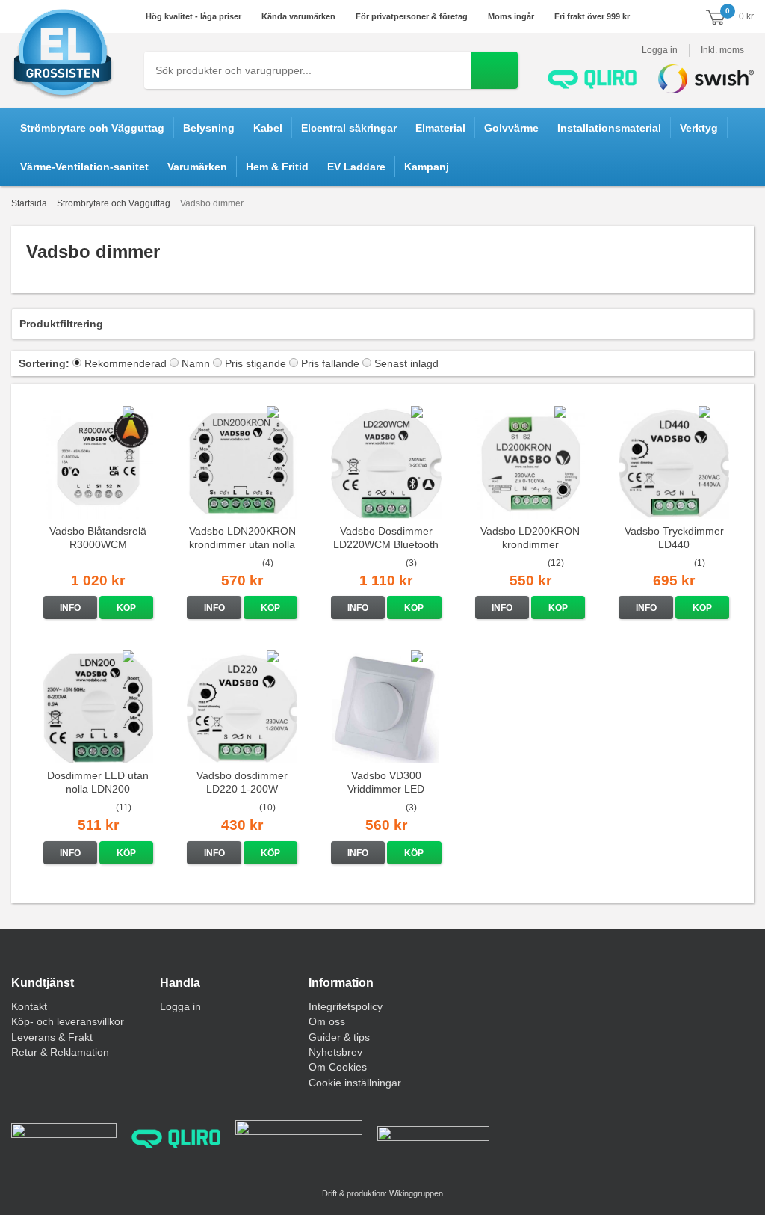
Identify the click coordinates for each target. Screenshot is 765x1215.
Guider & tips (339, 1037)
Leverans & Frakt (52, 1037)
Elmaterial (440, 128)
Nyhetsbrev (335, 1052)
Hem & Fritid (277, 167)
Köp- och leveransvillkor (67, 1021)
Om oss (327, 1021)
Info (70, 608)
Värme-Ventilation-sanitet (84, 167)
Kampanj (426, 167)
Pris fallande (330, 363)
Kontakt (29, 1006)
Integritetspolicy (345, 1006)
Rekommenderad (125, 363)
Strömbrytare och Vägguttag (92, 128)
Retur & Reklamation (60, 1052)
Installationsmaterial (609, 128)
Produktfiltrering (61, 324)
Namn (196, 363)
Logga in (660, 50)
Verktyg (699, 128)
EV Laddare (356, 167)
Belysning (209, 128)
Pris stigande (255, 363)
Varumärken (197, 167)
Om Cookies (338, 1067)
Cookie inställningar (355, 1083)
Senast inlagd (406, 363)
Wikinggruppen (416, 1193)
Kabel (267, 128)
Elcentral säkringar (349, 128)
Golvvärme (511, 128)
